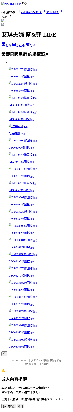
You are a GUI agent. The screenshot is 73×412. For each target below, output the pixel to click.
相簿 (9, 45)
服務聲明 (44, 364)
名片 (32, 45)
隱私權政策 (30, 364)
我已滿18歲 (9, 406)
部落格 (21, 45)
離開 (20, 406)
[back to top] (4, 353)
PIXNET (24, 360)
